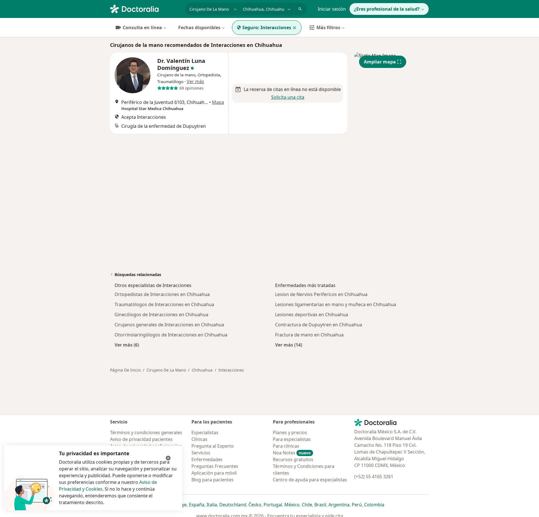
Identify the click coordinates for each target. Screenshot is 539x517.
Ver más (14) (288, 344)
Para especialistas (292, 439)
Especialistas (204, 432)
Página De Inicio (125, 370)
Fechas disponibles (199, 27)
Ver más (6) (127, 344)
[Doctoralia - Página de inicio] (145, 8)
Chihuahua (202, 370)
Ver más (195, 81)
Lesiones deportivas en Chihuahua (311, 314)
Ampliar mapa (380, 62)
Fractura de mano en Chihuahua (309, 335)
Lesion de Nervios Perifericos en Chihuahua (321, 294)
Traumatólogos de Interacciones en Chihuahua (164, 304)
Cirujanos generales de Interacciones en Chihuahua (169, 325)
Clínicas (199, 439)
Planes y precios (290, 432)
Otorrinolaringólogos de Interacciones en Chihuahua (171, 335)
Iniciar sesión (332, 9)
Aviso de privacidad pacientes (141, 439)
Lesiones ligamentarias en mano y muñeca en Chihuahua (335, 304)
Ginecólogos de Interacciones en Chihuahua (161, 314)
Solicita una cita (287, 97)
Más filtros (328, 27)
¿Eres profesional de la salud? (387, 9)
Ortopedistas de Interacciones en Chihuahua (162, 294)
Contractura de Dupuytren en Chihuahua (318, 325)
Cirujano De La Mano (166, 370)
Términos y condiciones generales (146, 432)
